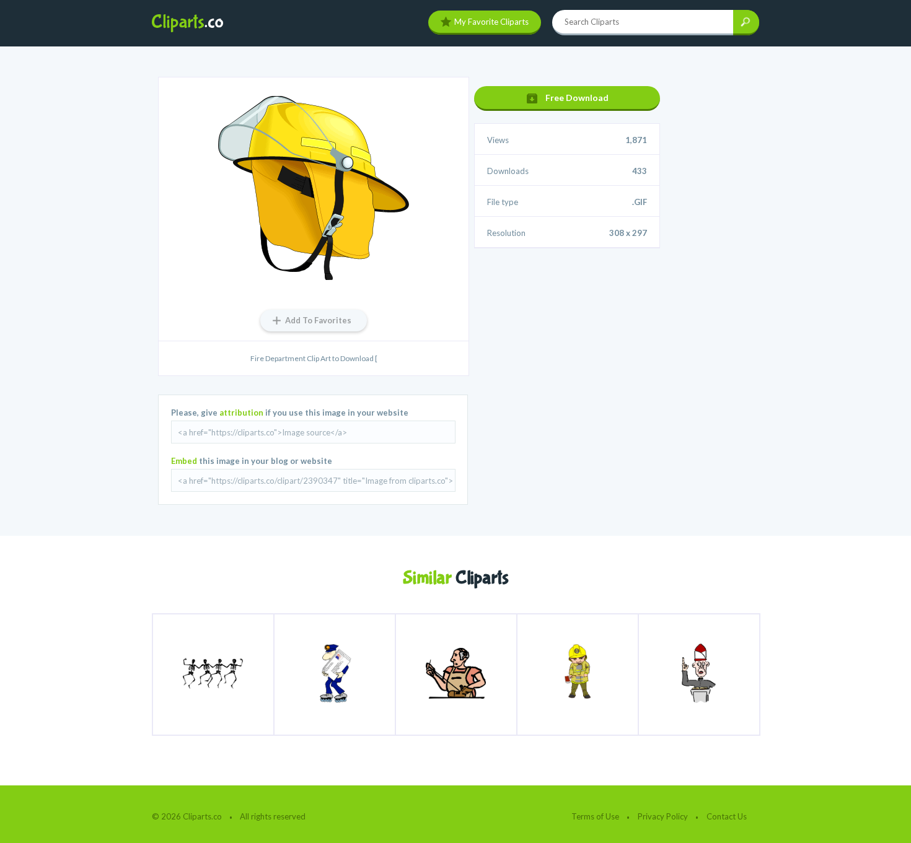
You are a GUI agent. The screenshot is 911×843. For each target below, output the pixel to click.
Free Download (577, 97)
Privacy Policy (663, 816)
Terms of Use (595, 816)
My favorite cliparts (491, 22)
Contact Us (726, 816)
